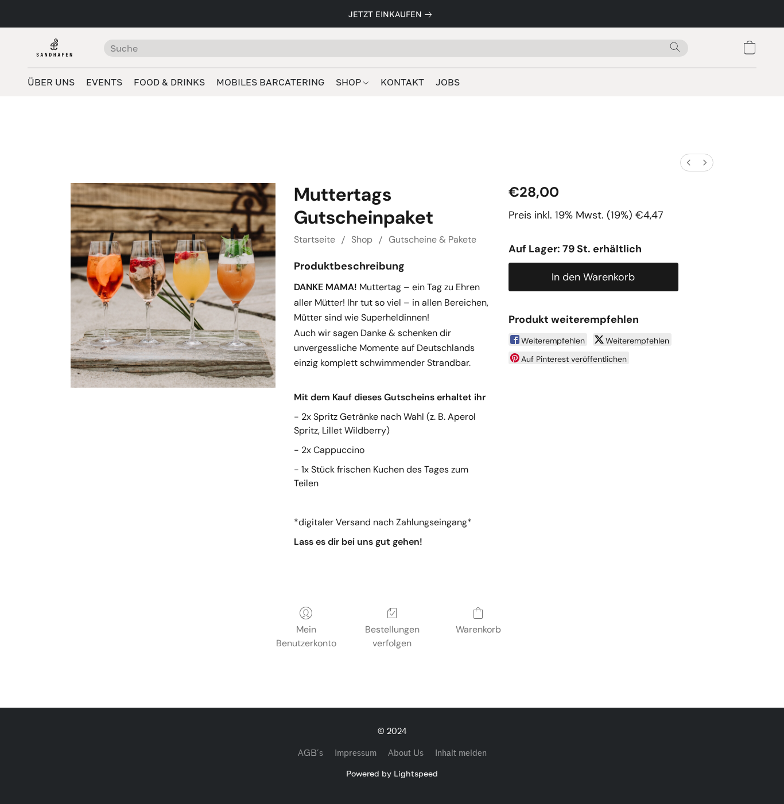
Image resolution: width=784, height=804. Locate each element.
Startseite (314, 239)
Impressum (356, 753)
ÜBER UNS (51, 82)
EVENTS (104, 82)
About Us (406, 753)
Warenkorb (478, 629)
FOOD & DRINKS (169, 82)
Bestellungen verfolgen (392, 636)
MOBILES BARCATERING (270, 82)
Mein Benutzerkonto (306, 636)
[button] (54, 47)
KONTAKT (402, 82)
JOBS (448, 82)
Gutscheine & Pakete (432, 239)
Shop (361, 239)
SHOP (349, 82)
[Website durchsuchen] (675, 47)
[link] (392, 14)
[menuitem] (689, 162)
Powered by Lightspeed (392, 773)
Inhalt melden (461, 753)
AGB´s (310, 753)
